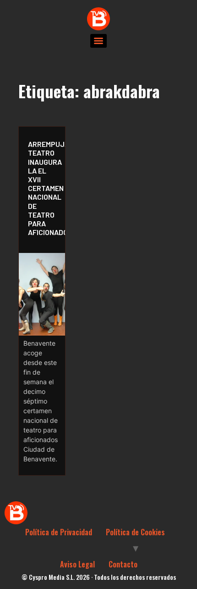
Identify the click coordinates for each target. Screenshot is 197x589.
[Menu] (98, 41)
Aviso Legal (77, 564)
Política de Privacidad (58, 532)
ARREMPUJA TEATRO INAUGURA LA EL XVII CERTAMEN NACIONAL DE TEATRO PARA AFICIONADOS (44, 188)
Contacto (123, 564)
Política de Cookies (135, 532)
